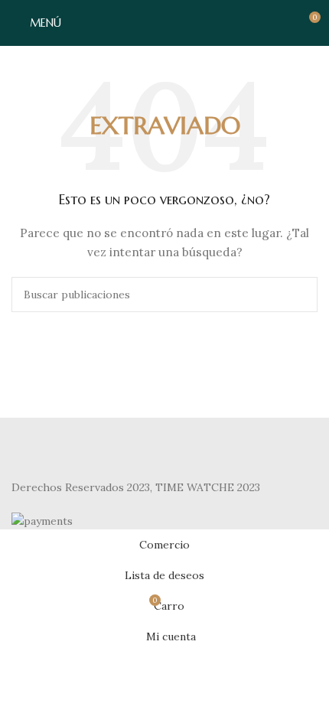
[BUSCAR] (300, 294)
